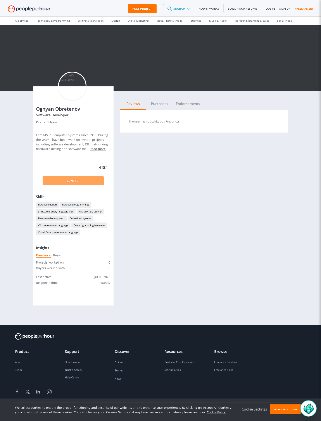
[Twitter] (28, 392)
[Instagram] (49, 392)
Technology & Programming (53, 20)
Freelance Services (225, 362)
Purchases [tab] (159, 103)
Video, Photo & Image (170, 20)
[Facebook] (17, 392)
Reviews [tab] (133, 103)
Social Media (285, 20)
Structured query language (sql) (55, 211)
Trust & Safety (73, 370)
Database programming (75, 204)
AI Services (21, 20)
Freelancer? (304, 8)
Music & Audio (218, 20)
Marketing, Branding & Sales (252, 20)
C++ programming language (89, 225)
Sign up (284, 8)
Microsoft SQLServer (90, 211)
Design (115, 20)
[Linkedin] (38, 392)
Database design (47, 204)
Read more (98, 149)
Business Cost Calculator (179, 362)
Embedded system (80, 218)
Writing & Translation (91, 20)
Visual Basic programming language (58, 232)
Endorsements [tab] (188, 103)
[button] (178, 8)
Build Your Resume (242, 8)
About (18, 362)
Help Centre (72, 377)
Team (18, 370)
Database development (51, 218)
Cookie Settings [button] (254, 409)
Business (195, 20)
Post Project (142, 9)
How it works (208, 8)
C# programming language (53, 225)
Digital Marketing (138, 20)
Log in (270, 8)
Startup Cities (172, 370)
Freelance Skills (223, 370)
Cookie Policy (216, 412)
